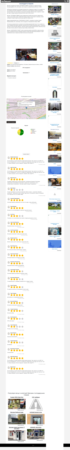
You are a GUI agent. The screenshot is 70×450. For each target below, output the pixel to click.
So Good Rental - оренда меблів (55, 211)
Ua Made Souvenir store (36, 412)
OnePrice (55, 26)
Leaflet (45, 118)
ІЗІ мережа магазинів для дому (55, 39)
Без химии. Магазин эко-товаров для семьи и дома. (54, 99)
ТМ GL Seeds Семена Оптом (54, 199)
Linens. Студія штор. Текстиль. (55, 112)
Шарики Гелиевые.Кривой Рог (55, 237)
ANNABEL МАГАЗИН (35, 427)
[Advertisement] (26, 41)
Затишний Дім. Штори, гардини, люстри (54, 125)
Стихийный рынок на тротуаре (55, 224)
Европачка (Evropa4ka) (54, 62)
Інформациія (26, 72)
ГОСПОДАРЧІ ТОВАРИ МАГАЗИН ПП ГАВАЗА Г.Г (54, 75)
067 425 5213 (17, 65)
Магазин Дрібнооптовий (16, 412)
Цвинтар (54, 175)
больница (55, 140)
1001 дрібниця (36, 397)
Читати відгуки (21, 410)
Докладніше (59, 27)
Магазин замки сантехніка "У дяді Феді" (17, 428)
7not (55, 151)
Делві (55, 163)
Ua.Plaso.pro (6, 1)
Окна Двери (54, 87)
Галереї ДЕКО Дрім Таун (16, 397)
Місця (33, 445)
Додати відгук (26, 154)
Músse (54, 187)
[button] (26, 108)
